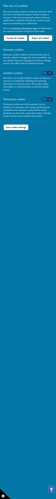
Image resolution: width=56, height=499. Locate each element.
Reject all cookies (40, 38)
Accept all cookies (15, 38)
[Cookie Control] (5, 494)
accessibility (51, 489)
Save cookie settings (16, 127)
